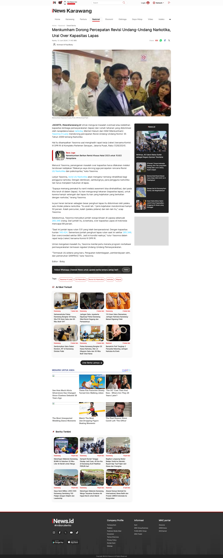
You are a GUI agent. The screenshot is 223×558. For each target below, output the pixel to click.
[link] (156, 40)
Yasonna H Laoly (60, 134)
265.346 (56, 220)
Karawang (70, 19)
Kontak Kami (111, 543)
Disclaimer (110, 534)
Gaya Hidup (137, 19)
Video (150, 19)
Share (151, 40)
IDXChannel (163, 531)
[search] (124, 2)
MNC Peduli (138, 534)
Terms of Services (113, 537)
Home (57, 19)
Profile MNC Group (140, 531)
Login (143, 3)
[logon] (54, 2)
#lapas (118, 279)
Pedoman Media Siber (114, 531)
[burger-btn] (169, 3)
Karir (135, 525)
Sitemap (109, 546)
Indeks (161, 19)
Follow (126, 270)
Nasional (96, 19)
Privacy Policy (111, 540)
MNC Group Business (141, 528)
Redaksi (109, 528)
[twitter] (169, 40)
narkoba (79, 131)
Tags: (54, 278)
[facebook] (165, 40)
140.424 (63, 232)
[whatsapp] (161, 40)
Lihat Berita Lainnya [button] (91, 363)
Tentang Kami (111, 525)
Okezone (162, 525)
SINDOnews (163, 528)
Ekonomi (109, 19)
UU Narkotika (58, 171)
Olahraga (122, 19)
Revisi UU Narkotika (96, 279)
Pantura (83, 19)
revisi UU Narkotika (77, 177)
